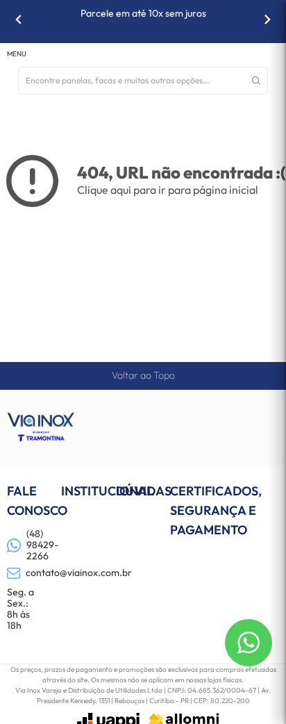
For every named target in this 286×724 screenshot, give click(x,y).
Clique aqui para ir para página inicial (167, 190)
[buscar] (256, 80)
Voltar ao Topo (143, 375)
